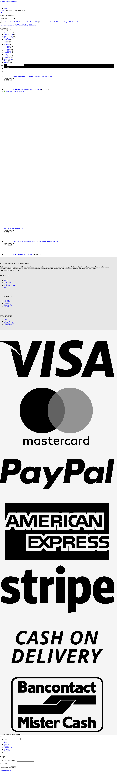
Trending (6, 57)
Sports (5, 54)
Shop (5, 449)
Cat (8, 47)
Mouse (9, 51)
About (5, 408)
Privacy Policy (8, 412)
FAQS (5, 413)
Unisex (6, 61)
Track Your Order (9, 452)
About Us (6, 26)
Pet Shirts (6, 50)
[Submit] (8, 67)
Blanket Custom (8, 34)
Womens (6, 62)
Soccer (9, 56)
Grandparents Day (9, 38)
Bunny (9, 46)
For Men (6, 429)
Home (2, 10)
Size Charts (7, 451)
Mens (5, 41)
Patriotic (6, 43)
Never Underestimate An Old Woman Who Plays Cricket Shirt (18, 25)
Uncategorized (8, 59)
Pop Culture (7, 52)
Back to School (8, 33)
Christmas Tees (8, 36)
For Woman (7, 431)
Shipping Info (8, 454)
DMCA (6, 410)
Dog (8, 49)
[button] (5, 8)
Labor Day (7, 39)
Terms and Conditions (10, 415)
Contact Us (7, 417)
